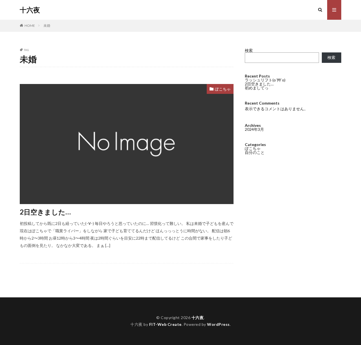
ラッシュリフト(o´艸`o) (265, 80)
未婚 (46, 25)
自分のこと (255, 152)
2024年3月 (254, 129)
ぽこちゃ (223, 89)
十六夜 (30, 9)
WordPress (218, 324)
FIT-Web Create (165, 324)
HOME (30, 25)
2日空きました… (45, 212)
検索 (249, 50)
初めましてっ (256, 87)
